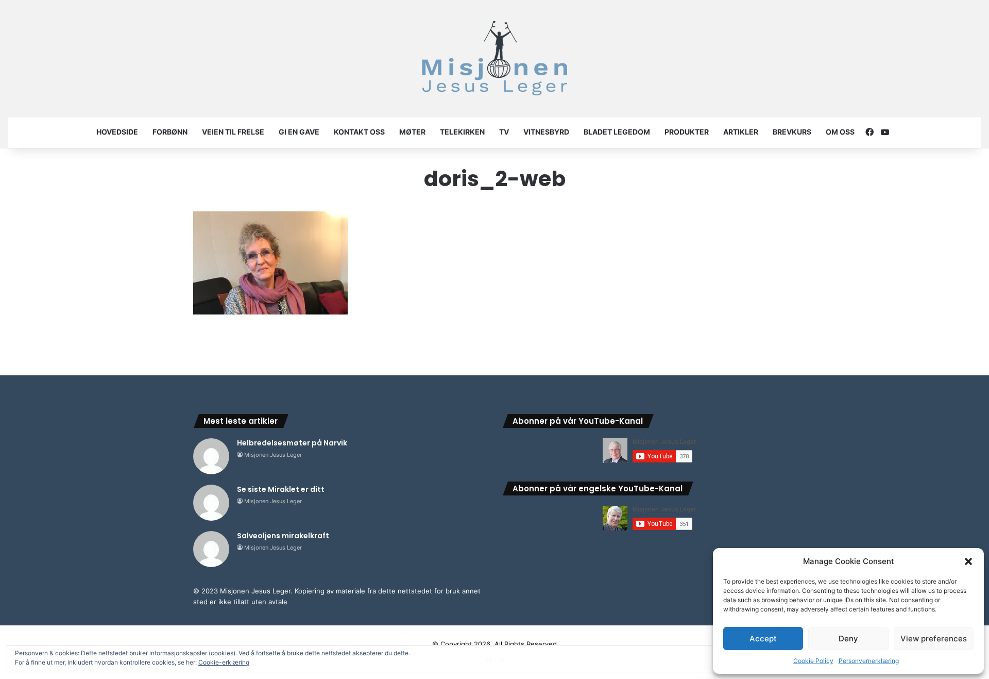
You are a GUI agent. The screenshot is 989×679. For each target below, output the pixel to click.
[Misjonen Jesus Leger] (494, 58)
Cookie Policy (813, 661)
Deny (848, 638)
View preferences (933, 638)
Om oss (840, 131)
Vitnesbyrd (546, 131)
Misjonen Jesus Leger (273, 454)
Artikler (740, 131)
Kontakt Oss (359, 131)
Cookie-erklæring (223, 662)
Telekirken (462, 131)
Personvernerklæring (869, 661)
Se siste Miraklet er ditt (281, 489)
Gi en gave (299, 131)
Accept (763, 638)
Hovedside (117, 131)
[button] (968, 561)
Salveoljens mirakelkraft (283, 536)
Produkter (686, 131)
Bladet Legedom (617, 131)
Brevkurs (792, 131)
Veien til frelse (233, 131)
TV (504, 131)
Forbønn (169, 131)
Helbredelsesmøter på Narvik (292, 443)
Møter (412, 131)
